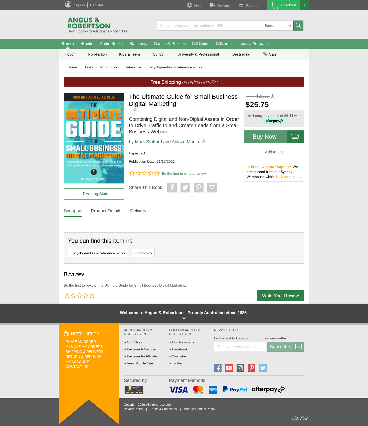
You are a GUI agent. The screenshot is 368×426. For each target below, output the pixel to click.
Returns (252, 6)
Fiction (70, 54)
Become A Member (142, 349)
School (158, 54)
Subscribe (280, 346)
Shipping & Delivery (84, 352)
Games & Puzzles (170, 44)
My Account (77, 362)
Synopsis (73, 210)
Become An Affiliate (142, 356)
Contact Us (77, 367)
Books (67, 44)
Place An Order (81, 342)
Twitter (177, 363)
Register (96, 5)
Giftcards (224, 44)
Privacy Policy (133, 409)
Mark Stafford (148, 141)
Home (72, 67)
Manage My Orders (84, 347)
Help (198, 6)
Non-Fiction (97, 54)
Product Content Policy (199, 409)
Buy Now (264, 136)
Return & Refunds (83, 357)
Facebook (180, 349)
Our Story (134, 342)
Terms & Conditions (163, 409)
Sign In (79, 5)
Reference (133, 67)
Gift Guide (201, 44)
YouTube (179, 356)
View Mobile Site (140, 363)
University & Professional (198, 54)
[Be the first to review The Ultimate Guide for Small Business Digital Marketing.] (135, 110)
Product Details (106, 210)
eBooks (86, 44)
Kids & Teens (130, 54)
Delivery (223, 6)
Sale (272, 54)
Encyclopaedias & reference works (175, 67)
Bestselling (241, 54)
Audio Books (111, 44)
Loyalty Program (253, 44)
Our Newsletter (184, 342)
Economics (143, 253)
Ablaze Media (185, 141)
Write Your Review (280, 295)
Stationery (138, 44)
